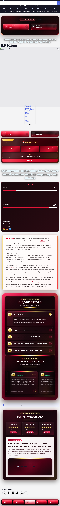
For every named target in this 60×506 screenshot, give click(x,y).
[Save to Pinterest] (17, 493)
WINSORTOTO (10, 238)
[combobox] (28, 3)
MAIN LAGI (30, 160)
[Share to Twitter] (4, 493)
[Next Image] (59, 77)
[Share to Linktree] (13, 493)
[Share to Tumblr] (26, 493)
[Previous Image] (1, 77)
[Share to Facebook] (8, 493)
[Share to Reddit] (22, 493)
